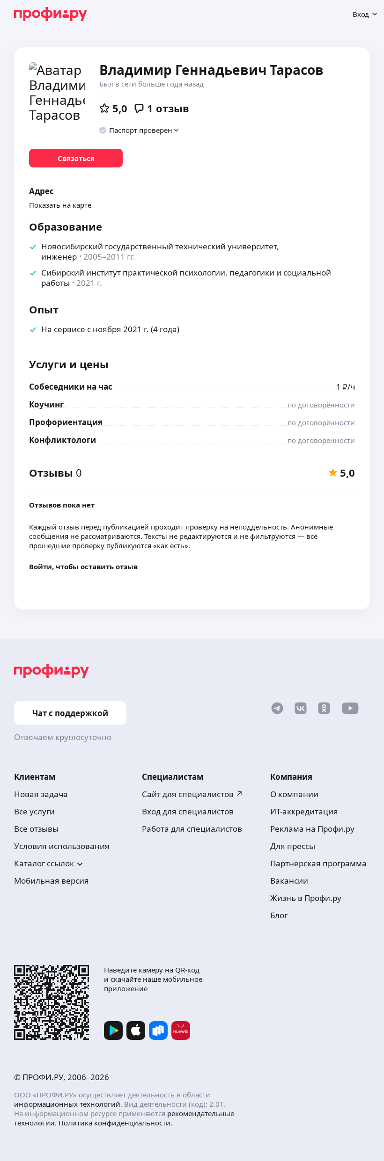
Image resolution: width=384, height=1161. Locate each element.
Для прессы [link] (292, 846)
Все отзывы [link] (36, 828)
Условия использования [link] (62, 846)
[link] (76, 158)
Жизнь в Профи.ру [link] (305, 898)
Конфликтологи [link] (62, 440)
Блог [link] (279, 915)
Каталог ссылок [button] (44, 863)
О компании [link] (294, 794)
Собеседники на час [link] (70, 386)
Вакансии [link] (289, 880)
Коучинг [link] (46, 404)
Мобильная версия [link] (51, 880)
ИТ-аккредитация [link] (304, 811)
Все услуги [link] (34, 811)
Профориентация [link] (66, 422)
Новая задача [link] (41, 794)
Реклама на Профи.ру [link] (312, 828)
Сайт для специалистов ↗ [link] (192, 794)
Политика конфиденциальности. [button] (115, 1122)
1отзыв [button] (168, 108)
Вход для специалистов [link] (188, 811)
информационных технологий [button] (67, 1104)
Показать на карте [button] (60, 205)
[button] (139, 130)
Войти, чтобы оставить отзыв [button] (83, 566)
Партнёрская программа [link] (318, 863)
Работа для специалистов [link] (192, 828)
